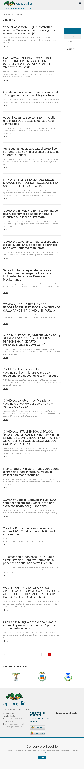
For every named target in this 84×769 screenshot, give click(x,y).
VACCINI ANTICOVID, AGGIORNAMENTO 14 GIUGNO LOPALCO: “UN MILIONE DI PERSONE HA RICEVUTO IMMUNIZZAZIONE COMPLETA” (31, 340)
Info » (5, 46)
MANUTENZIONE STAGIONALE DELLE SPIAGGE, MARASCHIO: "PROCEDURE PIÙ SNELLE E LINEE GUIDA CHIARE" (30, 182)
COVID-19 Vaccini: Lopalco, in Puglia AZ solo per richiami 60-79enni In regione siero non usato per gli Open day (29, 503)
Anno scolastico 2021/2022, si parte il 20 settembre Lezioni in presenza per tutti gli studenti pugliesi (31, 151)
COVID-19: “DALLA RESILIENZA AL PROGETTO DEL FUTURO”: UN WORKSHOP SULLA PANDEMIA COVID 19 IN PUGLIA (31, 307)
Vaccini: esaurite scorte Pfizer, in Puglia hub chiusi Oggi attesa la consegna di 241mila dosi (29, 120)
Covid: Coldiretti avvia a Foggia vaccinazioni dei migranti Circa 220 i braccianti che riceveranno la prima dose (30, 372)
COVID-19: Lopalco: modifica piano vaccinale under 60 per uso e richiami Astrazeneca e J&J (28, 403)
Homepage (6, 14)
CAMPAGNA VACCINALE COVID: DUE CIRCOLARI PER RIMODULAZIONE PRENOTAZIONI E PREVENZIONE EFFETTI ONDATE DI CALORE (31, 63)
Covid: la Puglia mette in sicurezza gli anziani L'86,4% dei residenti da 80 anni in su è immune (30, 531)
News (13, 14)
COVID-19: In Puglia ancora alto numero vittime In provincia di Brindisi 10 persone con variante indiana (30, 625)
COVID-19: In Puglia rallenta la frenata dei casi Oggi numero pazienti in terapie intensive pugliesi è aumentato (31, 213)
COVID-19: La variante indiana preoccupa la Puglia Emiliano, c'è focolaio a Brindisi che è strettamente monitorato (30, 244)
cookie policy (46, 753)
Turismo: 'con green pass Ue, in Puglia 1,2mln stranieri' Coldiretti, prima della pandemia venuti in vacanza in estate (28, 560)
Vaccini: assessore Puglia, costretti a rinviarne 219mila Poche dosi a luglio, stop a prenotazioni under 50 (31, 30)
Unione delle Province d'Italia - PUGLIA (18, 8)
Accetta (42, 757)
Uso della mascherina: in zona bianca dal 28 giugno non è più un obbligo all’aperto (30, 94)
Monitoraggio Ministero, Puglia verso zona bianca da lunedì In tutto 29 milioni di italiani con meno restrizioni (31, 472)
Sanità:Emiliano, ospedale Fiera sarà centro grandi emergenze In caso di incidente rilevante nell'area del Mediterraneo (27, 275)
